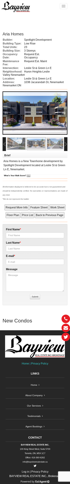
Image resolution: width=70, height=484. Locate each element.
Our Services (34, 405)
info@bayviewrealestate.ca (35, 462)
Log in (25, 471)
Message (12, 269)
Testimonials (34, 416)
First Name (13, 229)
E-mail (10, 256)
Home (25, 363)
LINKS (35, 373)
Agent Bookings (33, 426)
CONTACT (35, 437)
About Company (34, 395)
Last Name (13, 242)
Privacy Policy (39, 363)
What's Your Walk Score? (15, 175)
